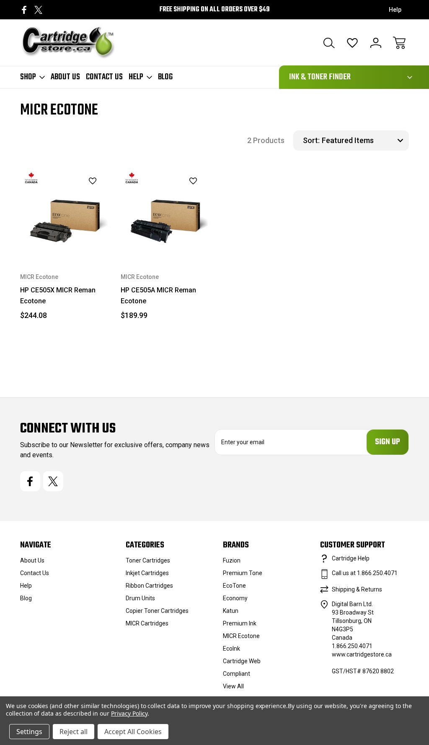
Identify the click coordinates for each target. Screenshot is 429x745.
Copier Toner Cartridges (157, 610)
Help (395, 9)
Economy (235, 598)
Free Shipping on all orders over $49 (215, 9)
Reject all (73, 731)
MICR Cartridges (147, 623)
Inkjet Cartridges (147, 573)
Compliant (236, 673)
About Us (65, 77)
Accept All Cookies (133, 731)
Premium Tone (242, 573)
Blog (165, 77)
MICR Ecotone (241, 636)
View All (233, 686)
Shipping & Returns (357, 589)
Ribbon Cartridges (149, 585)
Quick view (71, 195)
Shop (28, 77)
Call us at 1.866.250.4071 (365, 573)
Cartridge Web (242, 661)
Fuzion (231, 560)
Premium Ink (239, 623)
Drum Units (140, 598)
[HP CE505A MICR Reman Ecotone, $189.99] (165, 212)
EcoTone (234, 585)
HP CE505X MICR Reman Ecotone (58, 295)
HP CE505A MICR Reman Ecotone (158, 295)
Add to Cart (64, 236)
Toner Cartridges (148, 560)
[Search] (329, 42)
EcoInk (231, 648)
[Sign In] (375, 42)
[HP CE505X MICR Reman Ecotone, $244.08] (64, 212)
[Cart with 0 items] (399, 42)
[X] (38, 10)
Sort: (311, 140)
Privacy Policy (129, 713)
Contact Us (104, 77)
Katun (230, 610)
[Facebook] (24, 10)
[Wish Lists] (352, 42)
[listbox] (364, 140)
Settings (29, 731)
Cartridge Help (351, 558)
